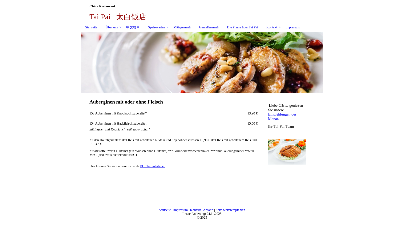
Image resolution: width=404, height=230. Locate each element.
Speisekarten (156, 27)
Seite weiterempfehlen (230, 210)
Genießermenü (209, 27)
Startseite (91, 27)
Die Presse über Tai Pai (242, 27)
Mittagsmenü (182, 27)
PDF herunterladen (152, 166)
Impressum (293, 27)
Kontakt (271, 27)
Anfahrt (208, 210)
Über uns (112, 27)
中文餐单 (133, 27)
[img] (202, 62)
